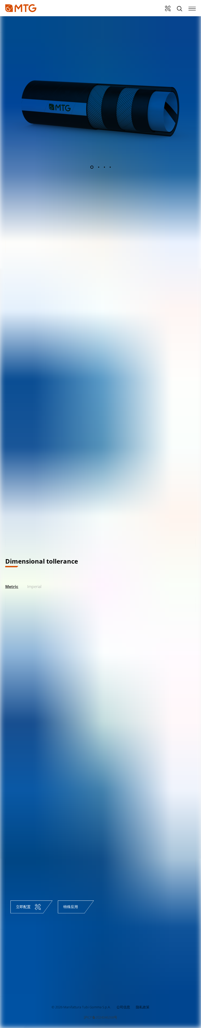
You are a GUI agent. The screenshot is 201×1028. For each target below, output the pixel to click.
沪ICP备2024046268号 (100, 1017)
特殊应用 (70, 906)
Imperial (34, 586)
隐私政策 (142, 1007)
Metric (11, 586)
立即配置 (23, 906)
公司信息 (123, 1007)
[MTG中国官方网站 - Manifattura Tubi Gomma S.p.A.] (20, 8)
